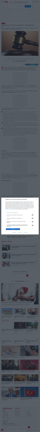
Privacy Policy (25, 232)
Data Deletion (14, 232)
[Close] (37, 199)
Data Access (20, 232)
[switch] (32, 215)
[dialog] (20, 216)
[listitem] (20, 212)
